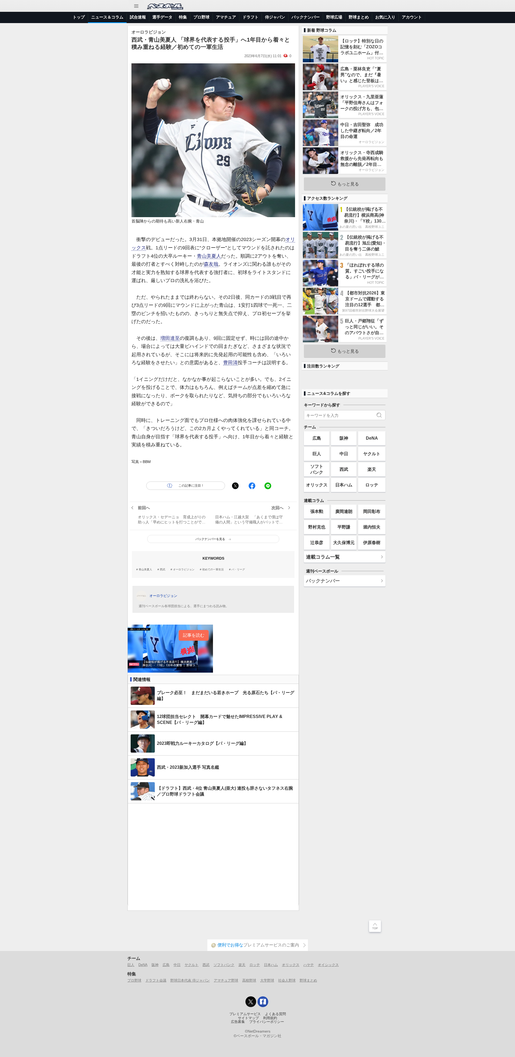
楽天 (371, 469)
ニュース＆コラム (107, 17)
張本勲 (316, 511)
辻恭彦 (316, 542)
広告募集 (238, 1022)
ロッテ (371, 484)
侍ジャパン (275, 17)
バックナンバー (306, 17)
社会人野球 (287, 980)
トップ (79, 17)
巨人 (316, 453)
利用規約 (270, 1018)
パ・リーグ (238, 569)
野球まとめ (359, 17)
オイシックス (328, 965)
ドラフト (250, 17)
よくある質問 (275, 1014)
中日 (344, 453)
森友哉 (211, 264)
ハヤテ (308, 965)
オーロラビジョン (183, 569)
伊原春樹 (371, 542)
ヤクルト (371, 453)
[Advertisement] (213, 854)
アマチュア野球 (226, 980)
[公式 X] (250, 1001)
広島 (316, 438)
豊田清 (230, 362)
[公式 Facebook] (263, 1001)
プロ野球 (201, 17)
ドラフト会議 (155, 980)
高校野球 (249, 980)
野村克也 (316, 526)
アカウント (412, 17)
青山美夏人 (209, 256)
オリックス (317, 484)
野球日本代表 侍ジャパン (190, 980)
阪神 (344, 438)
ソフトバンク (316, 469)
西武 (162, 569)
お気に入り (385, 17)
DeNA (372, 438)
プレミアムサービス (245, 1014)
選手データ (162, 17)
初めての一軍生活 (213, 569)
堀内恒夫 (371, 526)
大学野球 (267, 980)
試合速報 (138, 17)
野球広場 (334, 17)
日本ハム (343, 484)
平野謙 (343, 526)
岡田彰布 (371, 511)
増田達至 (170, 338)
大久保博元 (344, 542)
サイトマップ (248, 1018)
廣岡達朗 (343, 511)
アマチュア (226, 17)
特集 (183, 17)
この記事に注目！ (191, 485)
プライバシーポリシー (266, 1022)
